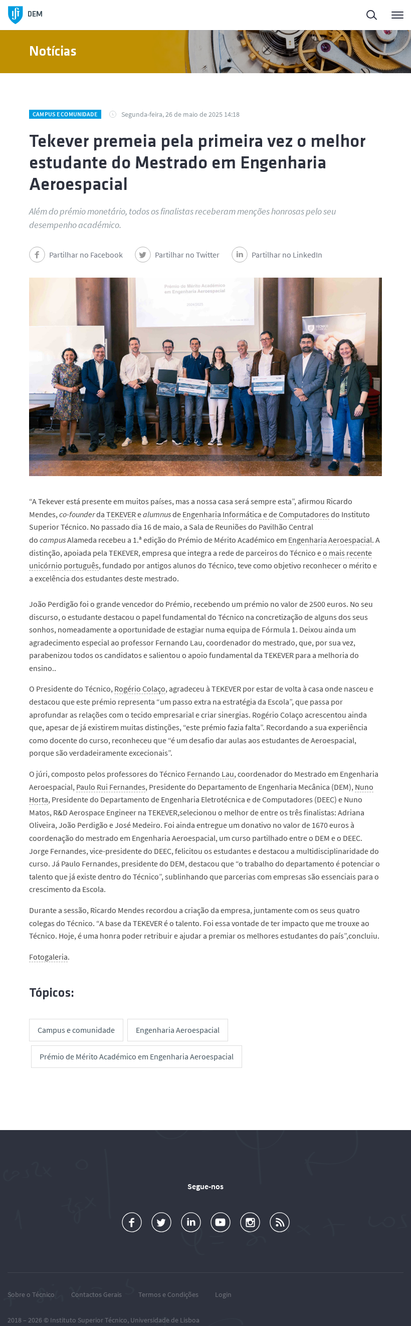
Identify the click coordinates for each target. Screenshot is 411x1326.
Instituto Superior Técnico (88, 1319)
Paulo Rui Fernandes (110, 787)
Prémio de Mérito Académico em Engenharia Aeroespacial (137, 1056)
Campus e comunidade (76, 1030)
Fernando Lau (210, 774)
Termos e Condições (168, 1294)
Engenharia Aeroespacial (330, 540)
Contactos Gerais (96, 1294)
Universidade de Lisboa (164, 1319)
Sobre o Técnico (31, 1294)
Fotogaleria (48, 957)
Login (223, 1294)
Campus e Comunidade (65, 114)
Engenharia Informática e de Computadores (255, 514)
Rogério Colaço (139, 689)
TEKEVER (120, 514)
